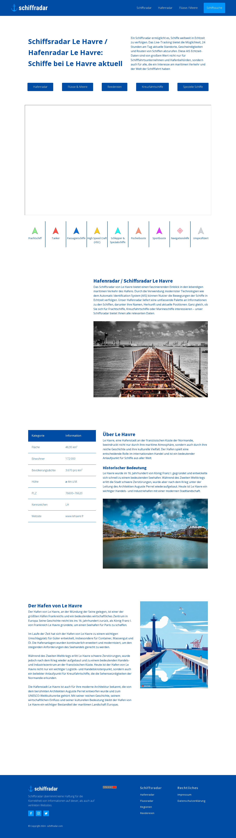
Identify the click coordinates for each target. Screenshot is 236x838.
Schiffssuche (214, 8)
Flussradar (146, 801)
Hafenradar (165, 8)
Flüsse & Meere (77, 87)
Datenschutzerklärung (191, 801)
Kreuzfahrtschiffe (152, 87)
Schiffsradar (144, 8)
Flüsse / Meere (188, 8)
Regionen (146, 807)
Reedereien (114, 87)
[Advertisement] (118, 749)
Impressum (184, 794)
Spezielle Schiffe (193, 87)
